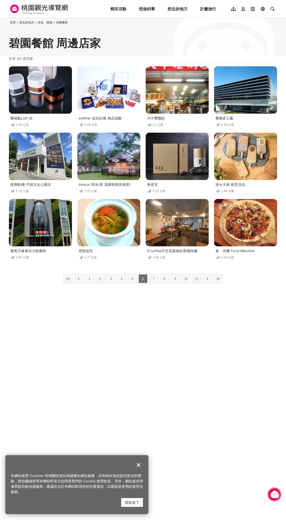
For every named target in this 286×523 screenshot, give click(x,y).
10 (186, 279)
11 (196, 279)
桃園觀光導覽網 (38, 9)
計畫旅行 (208, 8)
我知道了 (132, 502)
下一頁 (207, 278)
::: (7, 22)
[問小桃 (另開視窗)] (274, 494)
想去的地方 (178, 8)
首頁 (13, 22)
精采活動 (118, 8)
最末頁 (218, 278)
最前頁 (67, 278)
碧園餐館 (62, 22)
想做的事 (147, 8)
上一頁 (78, 278)
